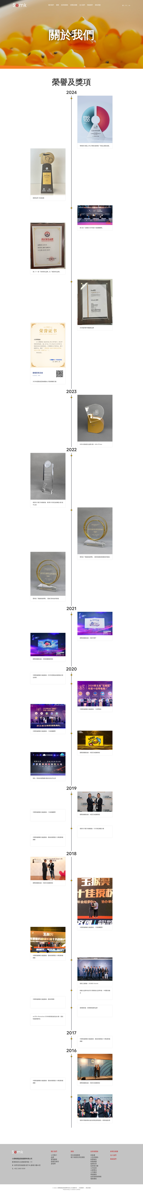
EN (129, 5)
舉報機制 (93, 1174)
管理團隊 (54, 1159)
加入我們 (82, 5)
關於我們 (54, 1151)
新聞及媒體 (73, 5)
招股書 (92, 1155)
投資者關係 (94, 1151)
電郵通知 (93, 1178)
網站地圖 (97, 5)
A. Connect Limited (75, 1189)
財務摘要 (93, 1161)
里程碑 (53, 1163)
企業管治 (93, 1170)
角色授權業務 (75, 1155)
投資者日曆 (94, 1166)
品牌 (52, 1157)
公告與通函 (94, 1157)
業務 (72, 1151)
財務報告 (93, 1159)
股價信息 (93, 1163)
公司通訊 (93, 1172)
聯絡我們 (90, 5)
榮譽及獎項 (55, 1161)
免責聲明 (81, 1188)
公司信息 (93, 1168)
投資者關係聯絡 (95, 1176)
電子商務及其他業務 (78, 1157)
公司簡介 (54, 1155)
